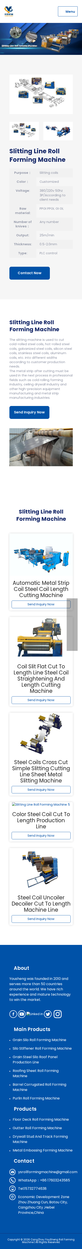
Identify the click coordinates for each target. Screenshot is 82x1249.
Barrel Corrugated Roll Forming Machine (39, 1087)
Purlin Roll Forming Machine (36, 1098)
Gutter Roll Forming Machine (37, 1128)
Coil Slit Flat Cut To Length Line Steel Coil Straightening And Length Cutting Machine (41, 679)
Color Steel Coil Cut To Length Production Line (41, 820)
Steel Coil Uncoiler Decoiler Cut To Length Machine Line (41, 903)
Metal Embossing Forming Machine (43, 1150)
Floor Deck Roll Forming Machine (41, 1119)
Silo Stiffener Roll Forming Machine (42, 1048)
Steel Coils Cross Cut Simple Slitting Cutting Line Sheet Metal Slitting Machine (41, 771)
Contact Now (30, 272)
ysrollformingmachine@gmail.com (47, 1171)
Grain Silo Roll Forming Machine (39, 1039)
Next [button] (78, 131)
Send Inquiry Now (29, 412)
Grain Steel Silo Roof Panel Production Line (35, 1059)
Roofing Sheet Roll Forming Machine (36, 1073)
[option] (41, 94)
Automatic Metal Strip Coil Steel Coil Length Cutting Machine (41, 589)
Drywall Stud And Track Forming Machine (40, 1139)
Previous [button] (4, 131)
